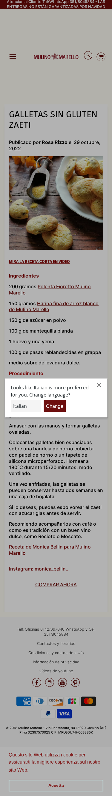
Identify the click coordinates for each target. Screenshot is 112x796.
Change (54, 406)
